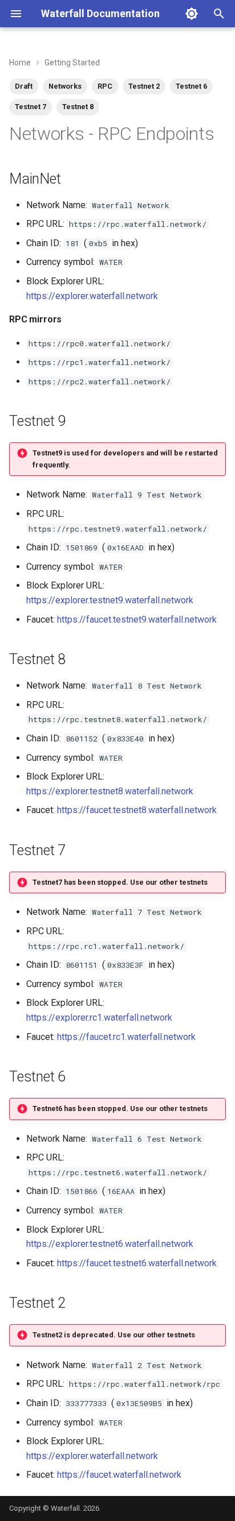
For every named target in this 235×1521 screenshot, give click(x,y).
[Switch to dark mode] (191, 13)
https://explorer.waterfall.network (92, 296)
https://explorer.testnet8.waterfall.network (109, 791)
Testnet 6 (191, 86)
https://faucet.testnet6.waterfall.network (137, 1263)
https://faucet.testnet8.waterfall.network (137, 810)
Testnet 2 (144, 86)
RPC (105, 86)
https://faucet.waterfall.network (119, 1474)
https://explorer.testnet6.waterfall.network (109, 1243)
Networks (65, 86)
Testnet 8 (78, 106)
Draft (24, 86)
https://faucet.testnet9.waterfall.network (137, 619)
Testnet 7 (30, 106)
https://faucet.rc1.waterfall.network (126, 1036)
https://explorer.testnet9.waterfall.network (109, 600)
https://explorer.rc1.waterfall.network (99, 1017)
